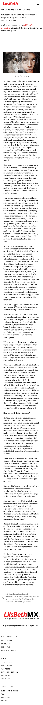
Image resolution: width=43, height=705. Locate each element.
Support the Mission (10, 691)
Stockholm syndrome (22, 601)
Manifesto (5, 669)
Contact (4, 700)
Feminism (17, 594)
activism (9, 594)
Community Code (8, 650)
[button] (38, 3)
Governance (6, 666)
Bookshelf (6, 697)
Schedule (5, 647)
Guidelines (6, 644)
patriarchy (20, 599)
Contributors (7, 641)
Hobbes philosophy (24, 596)
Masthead (5, 678)
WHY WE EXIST (6, 663)
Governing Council (9, 672)
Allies (4, 694)
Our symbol (6, 675)
